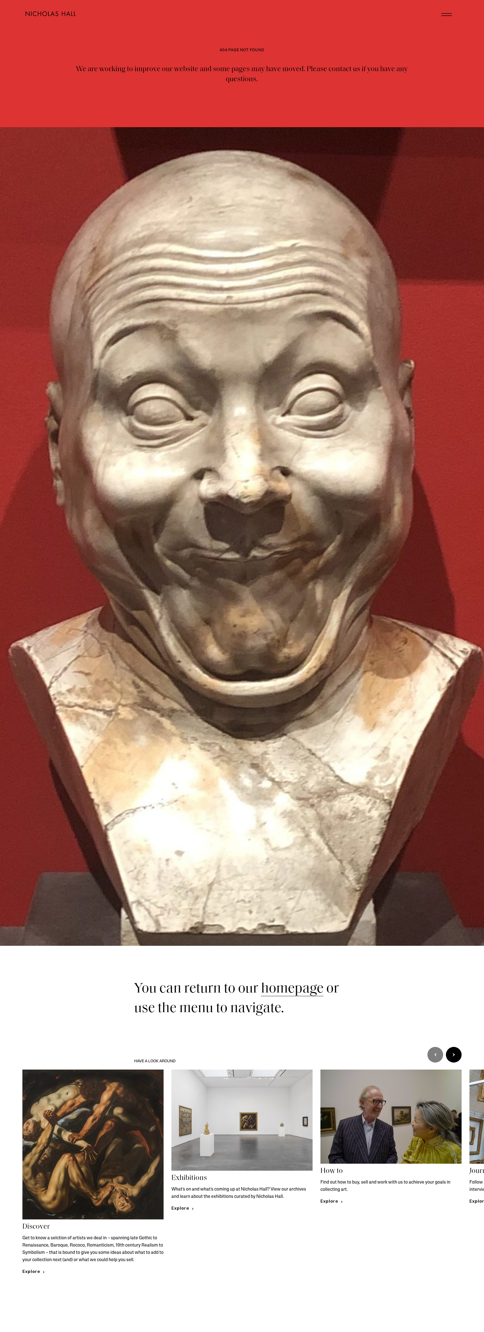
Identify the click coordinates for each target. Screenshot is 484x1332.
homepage (292, 989)
